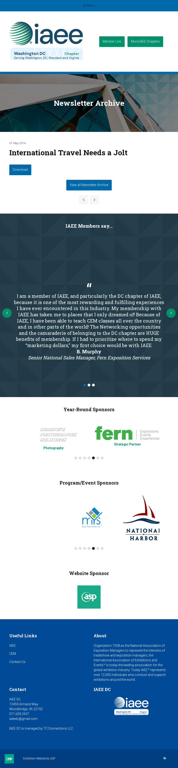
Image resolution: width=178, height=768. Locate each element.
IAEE (12, 645)
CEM (12, 654)
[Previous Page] (83, 199)
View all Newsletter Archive (89, 185)
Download (20, 169)
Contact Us (17, 662)
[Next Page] (94, 199)
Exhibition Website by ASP (39, 758)
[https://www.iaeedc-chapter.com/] (46, 62)
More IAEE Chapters (145, 41)
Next (171, 313)
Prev (7, 313)
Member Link (112, 41)
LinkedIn (165, 758)
